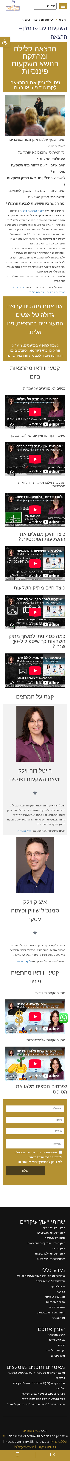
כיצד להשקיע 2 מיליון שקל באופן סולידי (43, 1398)
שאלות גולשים (57, 1340)
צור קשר (60, 1291)
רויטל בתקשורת (56, 1334)
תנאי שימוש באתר (55, 1296)
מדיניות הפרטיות (55, 1302)
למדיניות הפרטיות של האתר (45, 1157)
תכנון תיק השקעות (55, 1237)
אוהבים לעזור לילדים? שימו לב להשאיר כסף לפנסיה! (36, 1404)
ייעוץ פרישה (58, 1248)
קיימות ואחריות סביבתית (51, 1312)
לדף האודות (24, 830)
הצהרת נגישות (57, 1307)
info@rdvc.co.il (25, 1447)
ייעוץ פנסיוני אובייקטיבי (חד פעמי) (46, 1243)
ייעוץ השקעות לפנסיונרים (51, 1232)
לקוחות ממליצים (55, 1350)
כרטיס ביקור (47, 1447)
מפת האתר (58, 1317)
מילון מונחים (58, 1355)
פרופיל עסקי (58, 1286)
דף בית (63, 19)
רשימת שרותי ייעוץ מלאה (51, 1258)
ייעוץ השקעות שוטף (54, 1227)
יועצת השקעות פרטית (32, 210)
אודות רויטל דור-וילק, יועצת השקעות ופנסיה (40, 1275)
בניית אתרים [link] (32, 1431)
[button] (5, 42)
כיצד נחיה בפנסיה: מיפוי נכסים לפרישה (43, 1393)
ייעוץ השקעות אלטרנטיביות (50, 1253)
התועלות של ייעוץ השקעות (50, 1281)
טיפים (61, 1345)
